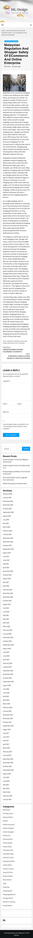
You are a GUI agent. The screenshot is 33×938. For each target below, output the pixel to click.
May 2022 (6, 582)
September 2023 (8, 549)
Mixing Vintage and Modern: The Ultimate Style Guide (16, 473)
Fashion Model (7, 843)
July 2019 (6, 652)
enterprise (17, 341)
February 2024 (7, 531)
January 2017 (7, 755)
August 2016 (7, 774)
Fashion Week (7, 865)
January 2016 (7, 799)
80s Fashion (6, 810)
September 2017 (8, 726)
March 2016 (6, 792)
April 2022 (6, 586)
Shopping (6, 887)
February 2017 (7, 752)
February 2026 (7, 494)
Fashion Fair (6, 836)
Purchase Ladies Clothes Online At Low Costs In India (18, 356)
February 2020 (7, 630)
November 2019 (8, 637)
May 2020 (6, 619)
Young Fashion (7, 906)
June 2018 (6, 693)
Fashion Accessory (11, 41)
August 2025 (7, 516)
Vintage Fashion (8, 898)
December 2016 (8, 759)
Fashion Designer (8, 828)
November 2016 (8, 763)
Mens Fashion (7, 880)
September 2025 (8, 512)
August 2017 (7, 730)
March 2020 (6, 626)
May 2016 (6, 785)
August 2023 (7, 553)
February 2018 (7, 707)
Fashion (5, 821)
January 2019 (7, 667)
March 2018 (6, 704)
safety (17, 343)
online (5, 343)
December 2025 (8, 501)
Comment (7, 381)
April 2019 (6, 660)
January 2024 (7, 534)
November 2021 (8, 597)
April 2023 (6, 568)
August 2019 (7, 649)
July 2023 (6, 556)
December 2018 (8, 671)
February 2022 (7, 590)
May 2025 (6, 523)
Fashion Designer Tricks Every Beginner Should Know (15, 461)
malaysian (24, 341)
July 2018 (6, 689)
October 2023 (7, 545)
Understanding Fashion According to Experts (13, 350)
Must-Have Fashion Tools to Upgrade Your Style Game (15, 479)
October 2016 (7, 766)
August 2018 (7, 685)
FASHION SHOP (8, 850)
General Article (8, 872)
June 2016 (6, 781)
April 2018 (6, 700)
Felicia (8, 66)
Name (5, 404)
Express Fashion (8, 817)
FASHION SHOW (8, 854)
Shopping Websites (9, 894)
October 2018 (7, 678)
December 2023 (8, 538)
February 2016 (7, 796)
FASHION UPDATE (9, 861)
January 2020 (7, 634)
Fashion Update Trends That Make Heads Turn (16, 467)
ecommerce (9, 341)
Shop (4, 883)
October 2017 (7, 722)
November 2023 (8, 542)
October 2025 (7, 509)
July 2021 (6, 608)
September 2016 (8, 770)
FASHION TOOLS (8, 858)
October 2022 (7, 575)
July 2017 (6, 733)
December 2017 (8, 715)
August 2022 (7, 579)
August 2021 (7, 604)
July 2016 (6, 777)
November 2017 (8, 718)
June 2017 (6, 737)
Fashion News (7, 847)
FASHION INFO (8, 839)
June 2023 (6, 560)
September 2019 (8, 645)
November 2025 (8, 505)
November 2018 (8, 674)
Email (19, 404)
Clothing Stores (8, 813)
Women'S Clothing (9, 902)
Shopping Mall (7, 891)
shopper (21, 343)
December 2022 (8, 571)
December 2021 (8, 593)
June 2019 (6, 656)
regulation (10, 343)
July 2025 (6, 520)
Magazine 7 (22, 933)
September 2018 (8, 682)
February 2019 (7, 663)
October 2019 (7, 641)
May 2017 (6, 741)
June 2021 (6, 612)
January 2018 (7, 711)
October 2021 (7, 601)
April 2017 (6, 744)
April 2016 (6, 788)
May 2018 (6, 696)
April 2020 (6, 623)
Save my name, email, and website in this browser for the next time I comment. (15, 426)
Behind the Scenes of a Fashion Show (15, 484)
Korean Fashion (8, 876)
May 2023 (6, 564)
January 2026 (7, 498)
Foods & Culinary (8, 869)
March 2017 (6, 748)
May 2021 (6, 615)
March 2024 (6, 527)
